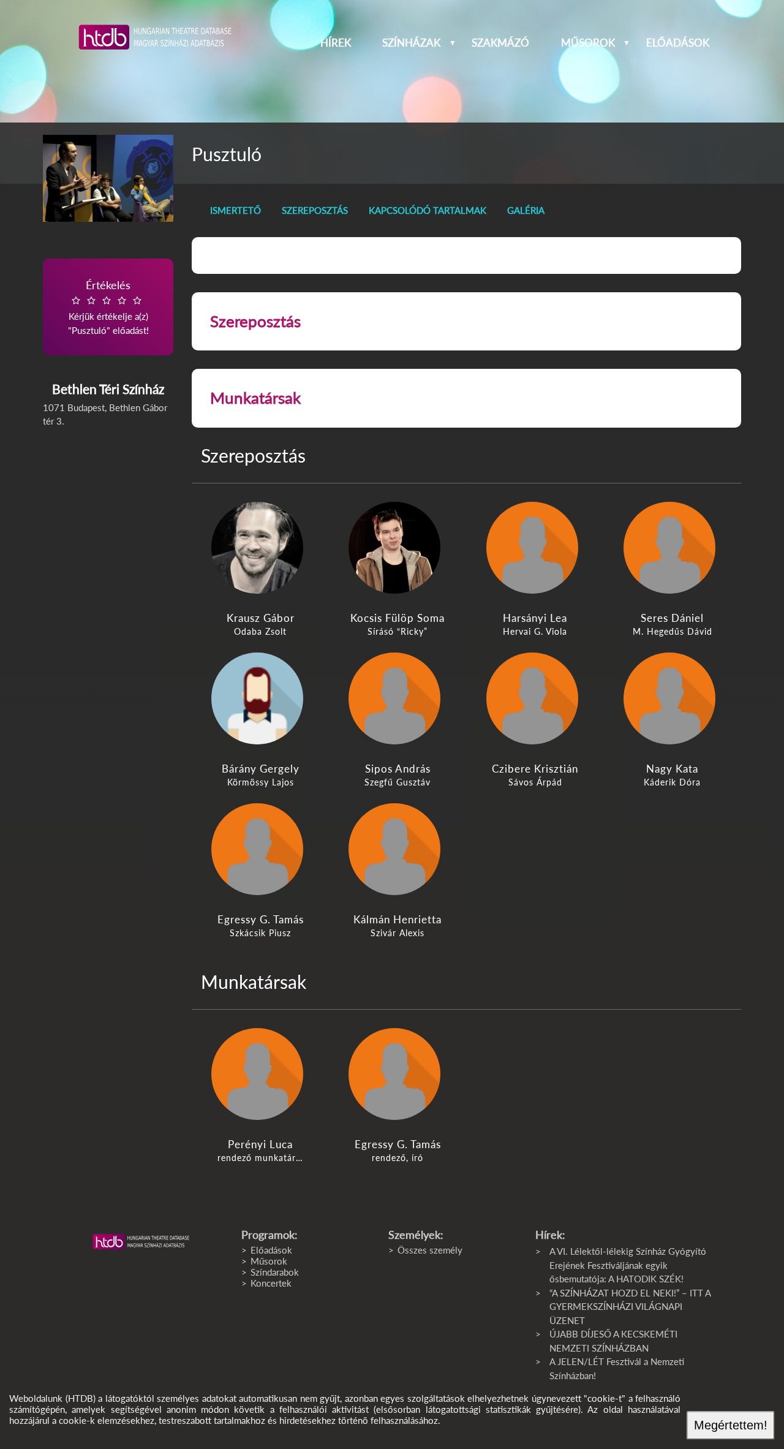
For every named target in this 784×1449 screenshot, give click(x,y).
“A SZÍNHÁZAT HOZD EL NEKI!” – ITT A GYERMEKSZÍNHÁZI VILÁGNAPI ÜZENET (629, 1306)
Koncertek (271, 1282)
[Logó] (141, 1242)
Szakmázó (500, 43)
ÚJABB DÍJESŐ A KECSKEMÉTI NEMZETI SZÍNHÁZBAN (613, 1340)
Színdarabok (275, 1271)
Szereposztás (315, 210)
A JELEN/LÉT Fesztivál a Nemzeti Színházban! (616, 1368)
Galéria (526, 210)
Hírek (335, 43)
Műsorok (588, 43)
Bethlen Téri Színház (108, 388)
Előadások (677, 43)
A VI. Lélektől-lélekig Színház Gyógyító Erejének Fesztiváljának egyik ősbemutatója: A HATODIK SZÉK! (627, 1265)
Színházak (411, 43)
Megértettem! (730, 1425)
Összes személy (430, 1249)
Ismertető (235, 210)
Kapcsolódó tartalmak (427, 210)
